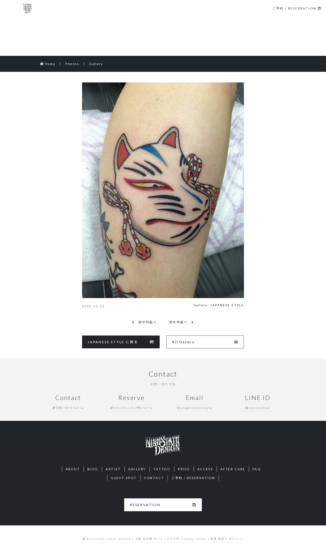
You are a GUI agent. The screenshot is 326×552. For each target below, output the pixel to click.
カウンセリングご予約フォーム (133, 408)
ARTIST (168, 8)
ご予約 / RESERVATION (294, 8)
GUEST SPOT (124, 478)
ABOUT (119, 8)
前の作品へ (146, 322)
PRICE (184, 469)
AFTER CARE (232, 469)
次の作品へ (180, 322)
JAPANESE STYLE (227, 305)
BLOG (145, 8)
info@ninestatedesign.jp (196, 408)
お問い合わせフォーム (69, 408)
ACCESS (205, 469)
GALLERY (194, 8)
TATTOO (220, 8)
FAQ (257, 469)
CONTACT (253, 8)
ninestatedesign (259, 408)
